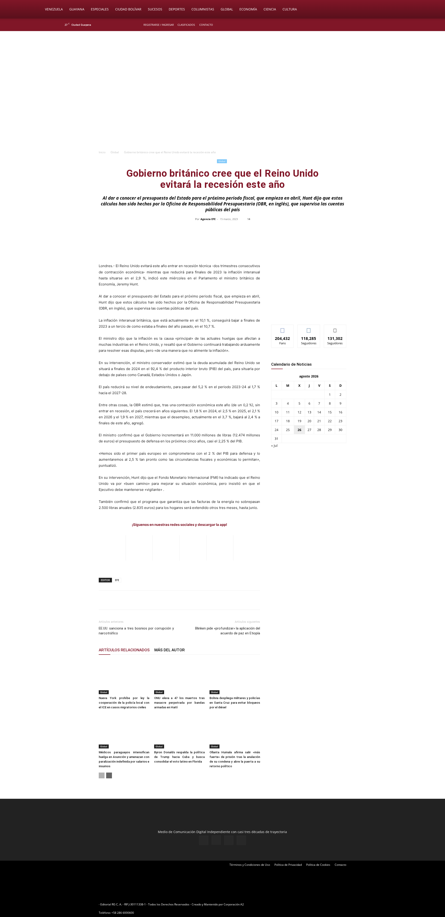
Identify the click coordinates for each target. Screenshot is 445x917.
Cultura (290, 9)
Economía (248, 9)
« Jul (274, 445)
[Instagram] (365, 25)
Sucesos (155, 9)
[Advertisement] (222, 112)
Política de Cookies (318, 865)
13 (309, 412)
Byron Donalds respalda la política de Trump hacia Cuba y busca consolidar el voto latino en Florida (179, 757)
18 (288, 421)
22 (330, 421)
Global (227, 9)
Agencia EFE (208, 219)
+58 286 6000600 (122, 913)
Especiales (100, 9)
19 (299, 421)
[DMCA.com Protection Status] (280, 904)
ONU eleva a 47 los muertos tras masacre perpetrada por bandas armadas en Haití (179, 702)
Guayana (76, 9)
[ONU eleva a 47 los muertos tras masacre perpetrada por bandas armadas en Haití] (179, 676)
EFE (117, 580)
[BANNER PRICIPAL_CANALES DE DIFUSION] (222, 57)
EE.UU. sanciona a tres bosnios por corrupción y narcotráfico (136, 630)
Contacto (206, 24)
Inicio (102, 152)
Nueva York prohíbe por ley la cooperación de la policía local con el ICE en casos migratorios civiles (124, 702)
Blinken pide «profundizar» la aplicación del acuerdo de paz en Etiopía (227, 630)
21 (319, 421)
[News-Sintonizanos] (306, 313)
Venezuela (54, 9)
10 (276, 412)
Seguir (308, 328)
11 (288, 412)
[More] (320, 229)
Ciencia (270, 9)
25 (288, 430)
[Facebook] (358, 25)
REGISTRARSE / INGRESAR (158, 24)
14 (319, 412)
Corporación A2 (234, 904)
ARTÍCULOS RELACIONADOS (124, 650)
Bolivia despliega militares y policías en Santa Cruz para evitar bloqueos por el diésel (235, 702)
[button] (402, 9)
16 (340, 412)
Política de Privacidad (288, 865)
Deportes (177, 9)
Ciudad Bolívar (128, 9)
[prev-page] (102, 775)
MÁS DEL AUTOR (169, 650)
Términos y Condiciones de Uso (249, 865)
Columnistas (202, 9)
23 (340, 421)
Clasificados (186, 24)
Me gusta (282, 328)
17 (276, 421)
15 (330, 412)
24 (276, 430)
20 (309, 421)
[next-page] (109, 775)
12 (299, 412)
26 (299, 430)
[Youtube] (381, 25)
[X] (373, 25)
